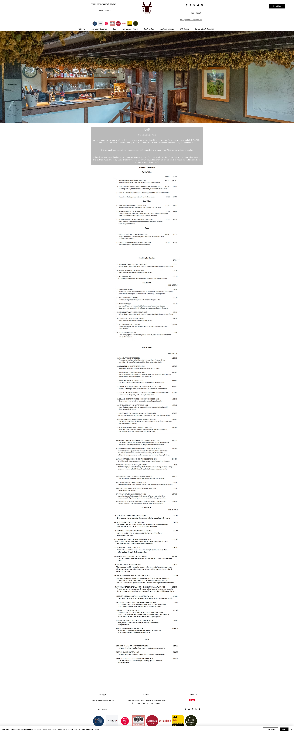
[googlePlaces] (190, 5)
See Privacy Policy (92, 729)
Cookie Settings (270, 729)
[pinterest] (202, 5)
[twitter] (198, 5)
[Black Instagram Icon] (194, 5)
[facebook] (186, 5)
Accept (284, 729)
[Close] (291, 729)
